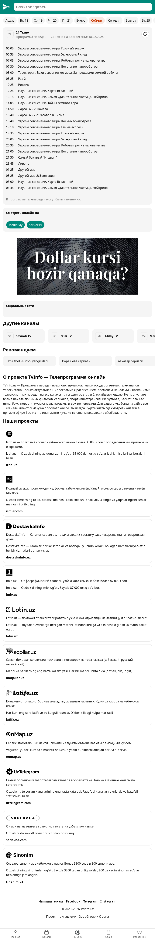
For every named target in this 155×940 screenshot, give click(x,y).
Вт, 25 (146, 20)
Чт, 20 (52, 20)
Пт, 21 (66, 20)
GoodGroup (87, 916)
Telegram (90, 901)
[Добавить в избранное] (145, 34)
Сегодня (114, 20)
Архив (9, 20)
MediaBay (15, 225)
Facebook (73, 901)
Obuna (104, 916)
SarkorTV (35, 225)
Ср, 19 (38, 20)
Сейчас (96, 20)
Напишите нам (51, 901)
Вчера (80, 20)
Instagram (108, 901)
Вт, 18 (24, 20)
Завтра (131, 20)
